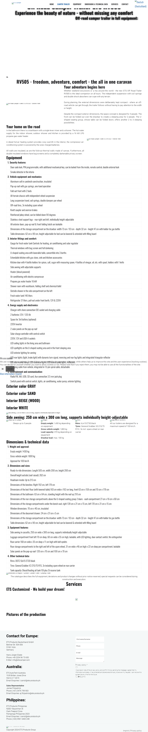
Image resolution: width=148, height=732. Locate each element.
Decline (10, 369)
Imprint (19, 374)
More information (7, 374)
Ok (2, 369)
